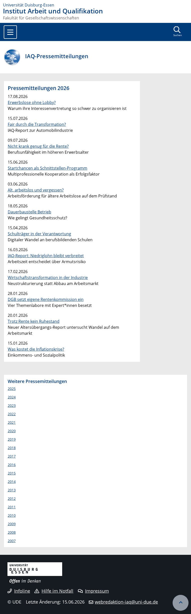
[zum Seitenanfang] (181, 603)
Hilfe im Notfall (57, 591)
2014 (12, 481)
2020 (12, 430)
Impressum (97, 591)
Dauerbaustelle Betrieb (29, 212)
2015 (12, 473)
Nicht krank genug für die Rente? (38, 146)
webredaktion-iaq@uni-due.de (126, 602)
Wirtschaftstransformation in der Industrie (48, 277)
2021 (12, 422)
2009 (12, 523)
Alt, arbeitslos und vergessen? (36, 190)
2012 (12, 498)
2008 (12, 532)
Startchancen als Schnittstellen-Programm (47, 168)
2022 (12, 414)
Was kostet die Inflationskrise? (36, 349)
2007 (12, 540)
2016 (12, 464)
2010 (12, 515)
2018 (12, 447)
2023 (12, 405)
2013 (12, 490)
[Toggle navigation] (10, 32)
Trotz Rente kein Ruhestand (33, 321)
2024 (12, 397)
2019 (12, 439)
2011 (12, 507)
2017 (12, 456)
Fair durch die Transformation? (37, 124)
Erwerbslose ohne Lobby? (32, 102)
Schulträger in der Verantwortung (39, 233)
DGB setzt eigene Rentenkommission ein (46, 299)
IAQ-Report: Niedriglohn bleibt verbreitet (46, 255)
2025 (12, 388)
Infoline (22, 591)
